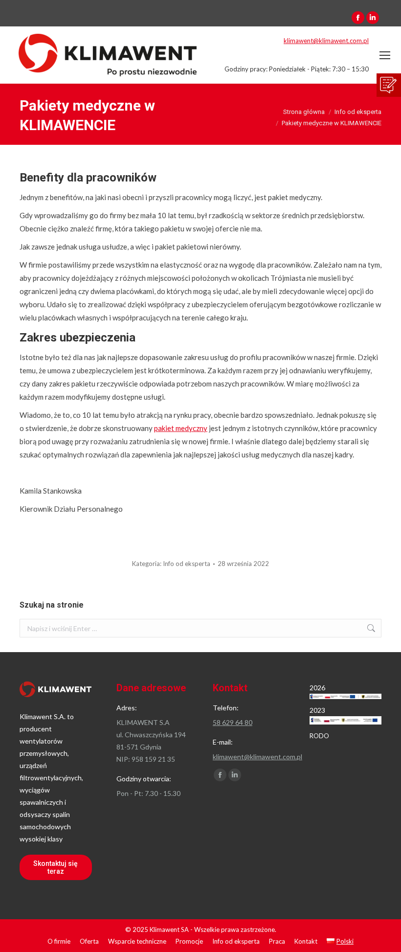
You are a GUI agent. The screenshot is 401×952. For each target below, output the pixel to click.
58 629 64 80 (232, 722)
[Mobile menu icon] (385, 55)
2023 (317, 710)
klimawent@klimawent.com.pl (326, 41)
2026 (317, 687)
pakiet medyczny (180, 428)
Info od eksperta (186, 563)
